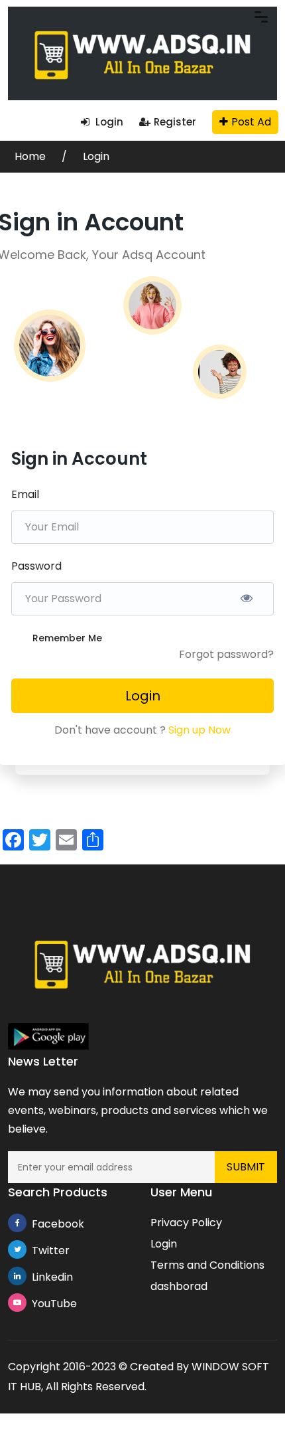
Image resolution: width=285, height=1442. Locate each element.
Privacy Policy (186, 1222)
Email (25, 494)
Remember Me (67, 638)
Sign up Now (199, 730)
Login (108, 122)
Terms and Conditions (207, 1265)
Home (31, 156)
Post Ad (251, 121)
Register (175, 122)
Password (36, 566)
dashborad (178, 1286)
